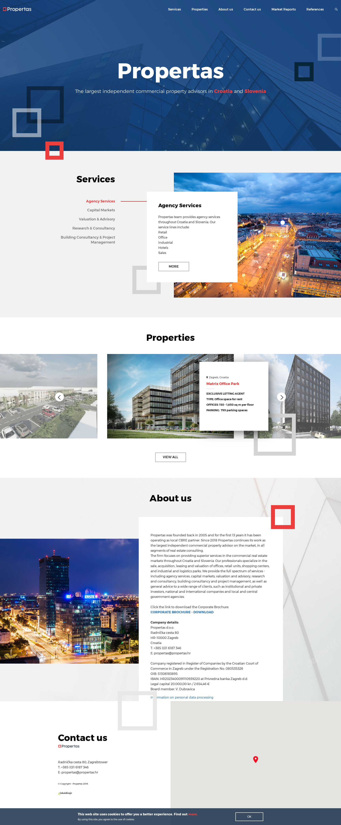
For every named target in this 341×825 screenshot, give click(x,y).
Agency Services (100, 201)
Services (174, 9)
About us (225, 9)
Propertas (17, 9)
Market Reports (284, 9)
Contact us (252, 9)
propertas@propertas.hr (79, 772)
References (315, 9)
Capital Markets (101, 210)
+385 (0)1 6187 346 (75, 767)
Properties (200, 9)
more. (192, 814)
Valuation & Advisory (97, 219)
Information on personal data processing (182, 697)
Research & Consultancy (93, 228)
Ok (249, 816)
